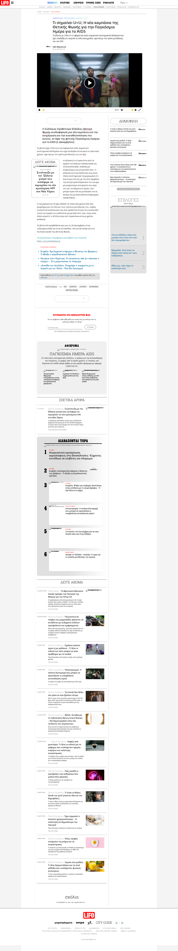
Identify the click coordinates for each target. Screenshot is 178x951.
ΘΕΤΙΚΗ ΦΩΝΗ (72, 290)
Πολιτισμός (77, 7)
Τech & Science (55, 12)
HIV (84, 154)
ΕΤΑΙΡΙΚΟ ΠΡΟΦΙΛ (110, 928)
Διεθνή (49, 7)
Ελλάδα (42, 7)
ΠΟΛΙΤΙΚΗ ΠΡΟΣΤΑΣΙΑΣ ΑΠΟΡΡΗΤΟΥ (77, 331)
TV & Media (87, 7)
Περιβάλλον (121, 7)
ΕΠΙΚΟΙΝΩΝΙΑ (66, 928)
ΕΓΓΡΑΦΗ (90, 327)
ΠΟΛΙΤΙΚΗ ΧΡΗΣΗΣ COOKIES (106, 931)
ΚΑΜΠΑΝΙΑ (93, 287)
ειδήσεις (44, 277)
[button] (104, 380)
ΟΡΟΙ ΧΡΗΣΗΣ (58, 331)
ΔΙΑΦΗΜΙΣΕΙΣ (94, 928)
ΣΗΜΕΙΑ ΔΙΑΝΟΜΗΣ (128, 931)
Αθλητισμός (110, 7)
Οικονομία (67, 7)
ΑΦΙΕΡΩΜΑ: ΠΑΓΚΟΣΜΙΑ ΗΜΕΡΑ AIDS (70, 18)
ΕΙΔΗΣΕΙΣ (46, 12)
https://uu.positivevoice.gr (48, 241)
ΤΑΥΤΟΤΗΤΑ (52, 928)
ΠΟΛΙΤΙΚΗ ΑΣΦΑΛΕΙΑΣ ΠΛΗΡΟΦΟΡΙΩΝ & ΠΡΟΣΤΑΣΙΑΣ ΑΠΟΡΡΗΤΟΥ (67, 931)
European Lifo (133, 7)
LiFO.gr (57, 275)
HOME (39, 12)
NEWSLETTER (80, 928)
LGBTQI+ (73, 287)
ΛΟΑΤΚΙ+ (83, 287)
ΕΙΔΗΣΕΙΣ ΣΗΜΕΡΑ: (49, 247)
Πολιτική (57, 7)
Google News (68, 275)
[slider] (78, 110)
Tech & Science (98, 7)
